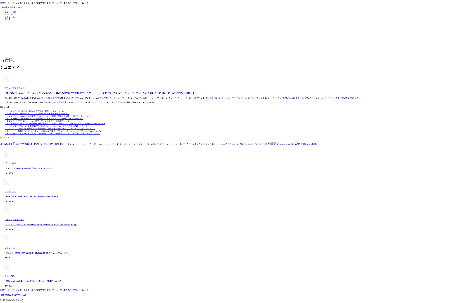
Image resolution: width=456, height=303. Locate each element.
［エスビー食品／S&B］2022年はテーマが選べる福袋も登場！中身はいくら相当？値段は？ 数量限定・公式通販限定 (55, 124)
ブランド (201, 98)
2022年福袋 (54, 144)
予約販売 (286, 98)
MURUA (64, 98)
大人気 (260, 144)
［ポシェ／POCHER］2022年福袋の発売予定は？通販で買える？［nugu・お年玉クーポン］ (44, 119)
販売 (357, 98)
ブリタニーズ (211, 98)
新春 (338, 98)
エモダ (100, 98)
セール (115, 144)
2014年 (17, 98)
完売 (266, 144)
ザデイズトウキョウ (112, 98)
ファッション (10, 17)
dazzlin (23, 98)
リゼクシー (272, 98)
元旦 (224, 144)
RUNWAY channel (76, 98)
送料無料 (310, 144)
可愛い (248, 144)
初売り (243, 144)
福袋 (352, 98)
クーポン (99, 144)
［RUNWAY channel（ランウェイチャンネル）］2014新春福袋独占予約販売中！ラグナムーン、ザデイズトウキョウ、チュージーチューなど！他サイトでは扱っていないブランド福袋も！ (100, 93)
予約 (280, 98)
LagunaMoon (40, 98)
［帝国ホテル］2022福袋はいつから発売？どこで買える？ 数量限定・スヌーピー (40, 121)
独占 (347, 98)
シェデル (134, 98)
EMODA (30, 98)
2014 (2, 144)
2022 (46, 144)
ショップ (155, 98)
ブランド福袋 (10, 12)
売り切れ (254, 144)
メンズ (160, 143)
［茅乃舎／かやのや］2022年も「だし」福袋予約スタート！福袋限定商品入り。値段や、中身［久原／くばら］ (52, 134)
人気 (293, 98)
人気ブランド (218, 144)
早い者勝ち (286, 144)
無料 (342, 98)
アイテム (69, 144)
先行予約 (230, 144)
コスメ (105, 144)
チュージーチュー (176, 98)
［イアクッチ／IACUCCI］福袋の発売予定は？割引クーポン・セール (34, 111)
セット (110, 144)
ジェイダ (126, 98)
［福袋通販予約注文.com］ (11, 7)
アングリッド (90, 98)
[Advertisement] (228, 39)
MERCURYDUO (53, 98)
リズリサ (177, 144)
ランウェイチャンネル (256, 98)
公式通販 (236, 144)
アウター (77, 144)
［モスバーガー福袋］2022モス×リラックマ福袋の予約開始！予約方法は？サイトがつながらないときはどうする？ (54, 131)
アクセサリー (85, 144)
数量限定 (274, 143)
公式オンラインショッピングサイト (319, 98)
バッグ (121, 144)
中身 (197, 144)
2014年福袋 (23, 143)
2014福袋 (35, 144)
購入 (305, 144)
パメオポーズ (190, 98)
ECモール (9, 14)
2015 (41, 144)
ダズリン (164, 98)
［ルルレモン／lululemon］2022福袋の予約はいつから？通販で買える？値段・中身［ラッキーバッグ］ (48, 116)
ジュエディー (144, 98)
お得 (62, 144)
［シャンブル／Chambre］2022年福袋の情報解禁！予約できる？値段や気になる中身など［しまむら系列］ (50, 129)
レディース (187, 143)
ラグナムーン (240, 98)
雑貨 (316, 144)
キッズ (93, 144)
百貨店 (7, 19)
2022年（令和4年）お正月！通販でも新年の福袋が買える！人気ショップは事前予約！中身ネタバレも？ (44, 290)
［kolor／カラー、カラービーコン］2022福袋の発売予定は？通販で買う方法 (37, 114)
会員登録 (299, 98)
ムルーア (230, 98)
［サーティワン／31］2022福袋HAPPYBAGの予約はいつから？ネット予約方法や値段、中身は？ (46, 126)
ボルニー (222, 98)
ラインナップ (169, 144)
